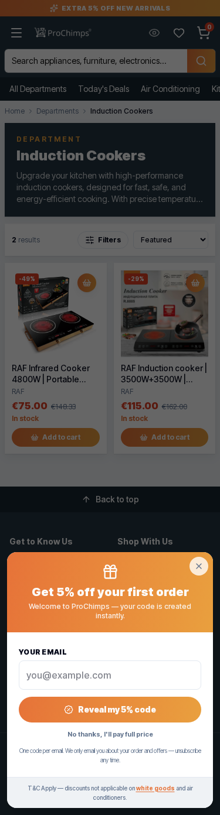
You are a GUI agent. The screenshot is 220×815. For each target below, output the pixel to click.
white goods (155, 788)
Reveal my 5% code (117, 709)
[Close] (198, 566)
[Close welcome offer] (110, 407)
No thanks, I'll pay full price (110, 734)
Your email (43, 652)
